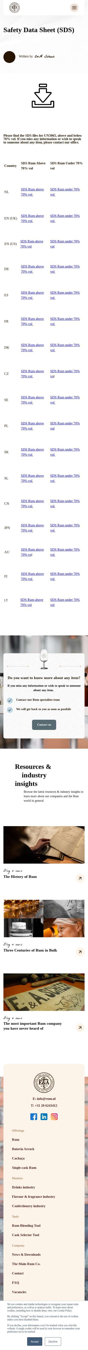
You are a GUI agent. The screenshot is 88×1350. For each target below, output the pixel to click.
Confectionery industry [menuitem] (28, 1206)
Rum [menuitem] (15, 1139)
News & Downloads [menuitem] (26, 1254)
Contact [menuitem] (17, 1273)
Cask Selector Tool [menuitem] (25, 1235)
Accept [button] (35, 1341)
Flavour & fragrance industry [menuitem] (33, 1196)
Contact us (44, 724)
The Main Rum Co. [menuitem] (26, 1264)
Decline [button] (52, 1341)
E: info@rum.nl (44, 1099)
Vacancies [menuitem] (19, 1292)
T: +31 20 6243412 (44, 1105)
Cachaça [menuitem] (18, 1158)
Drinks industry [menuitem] (23, 1187)
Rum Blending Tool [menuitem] (26, 1225)
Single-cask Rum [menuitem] (24, 1167)
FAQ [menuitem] (15, 1282)
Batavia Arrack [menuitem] (23, 1149)
